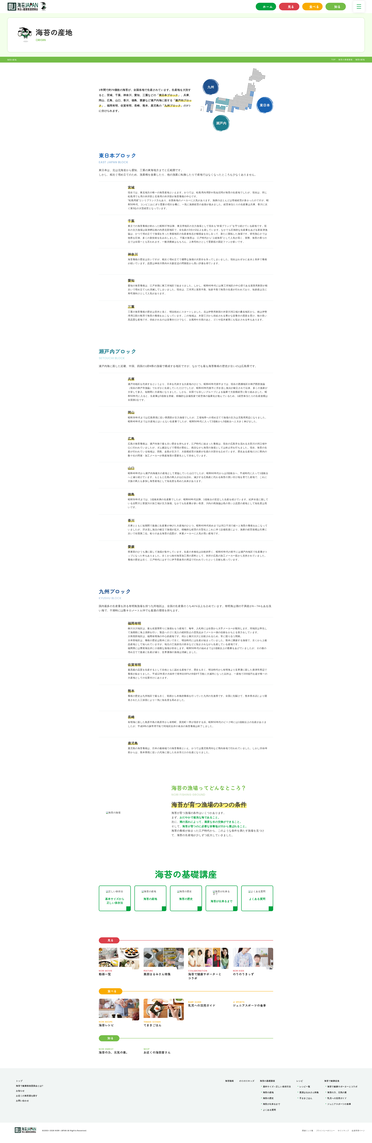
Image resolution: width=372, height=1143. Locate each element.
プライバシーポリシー (325, 1131)
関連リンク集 (307, 1131)
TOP (333, 60)
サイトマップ (343, 1131)
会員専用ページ (358, 1131)
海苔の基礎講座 (345, 60)
